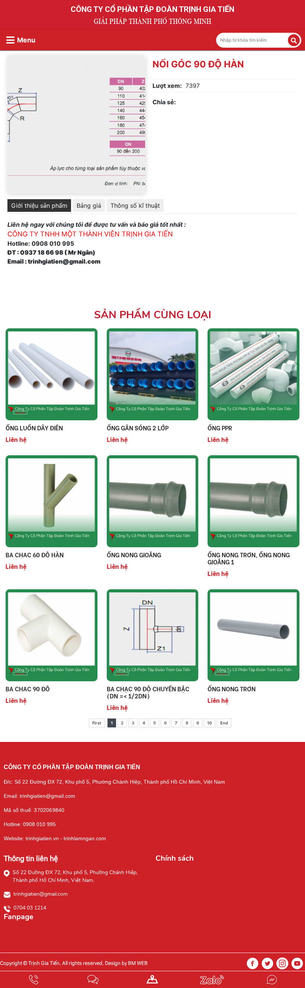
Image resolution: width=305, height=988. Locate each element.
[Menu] (10, 40)
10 (209, 723)
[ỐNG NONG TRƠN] (253, 634)
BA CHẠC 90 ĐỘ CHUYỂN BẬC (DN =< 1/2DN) (148, 692)
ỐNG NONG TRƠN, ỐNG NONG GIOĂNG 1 (249, 558)
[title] (33, 979)
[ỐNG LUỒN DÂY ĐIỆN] (51, 373)
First (96, 723)
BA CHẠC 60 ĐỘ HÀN (35, 554)
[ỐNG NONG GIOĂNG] (153, 500)
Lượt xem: (167, 85)
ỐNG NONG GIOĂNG (134, 554)
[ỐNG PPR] (253, 373)
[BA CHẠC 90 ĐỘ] (51, 634)
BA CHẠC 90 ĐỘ (28, 688)
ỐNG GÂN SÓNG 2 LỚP (137, 427)
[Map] (152, 979)
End (224, 723)
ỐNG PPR (220, 427)
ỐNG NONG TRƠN (232, 688)
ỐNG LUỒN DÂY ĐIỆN (34, 427)
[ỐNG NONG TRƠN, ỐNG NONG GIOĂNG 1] (253, 500)
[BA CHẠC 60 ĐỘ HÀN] (51, 500)
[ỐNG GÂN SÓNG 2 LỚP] (153, 373)
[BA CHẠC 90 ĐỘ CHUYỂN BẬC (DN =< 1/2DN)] (153, 634)
